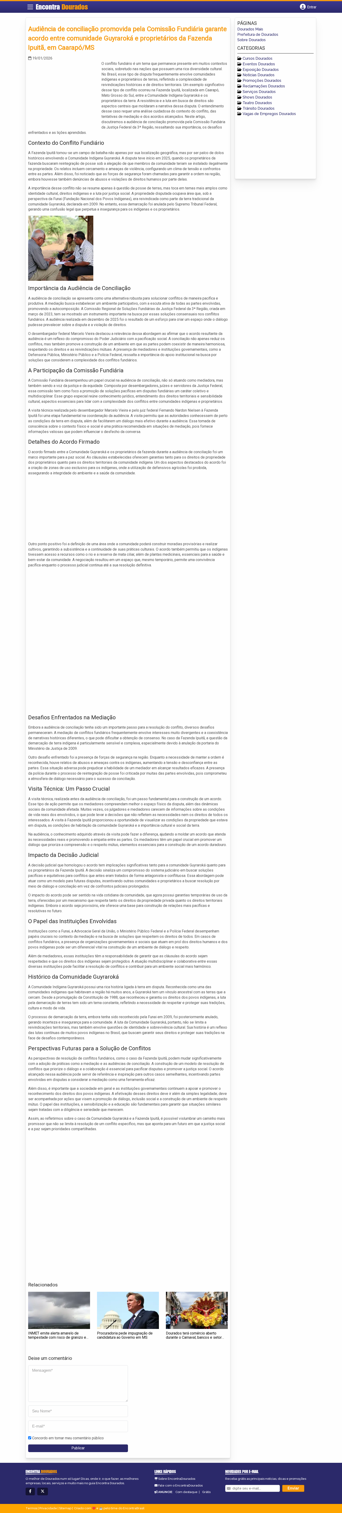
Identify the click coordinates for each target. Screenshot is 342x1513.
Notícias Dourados (259, 75)
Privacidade (48, 1508)
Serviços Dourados (259, 91)
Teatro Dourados (257, 103)
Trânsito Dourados (259, 108)
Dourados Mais (250, 29)
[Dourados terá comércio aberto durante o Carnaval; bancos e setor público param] (197, 1310)
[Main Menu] (30, 7)
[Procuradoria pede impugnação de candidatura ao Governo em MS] (128, 1310)
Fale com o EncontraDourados (180, 1485)
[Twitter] (42, 1491)
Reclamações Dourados (264, 86)
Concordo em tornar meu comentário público (68, 1438)
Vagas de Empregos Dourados (269, 114)
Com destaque (186, 1492)
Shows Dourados (257, 97)
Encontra (62, 7)
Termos (31, 1508)
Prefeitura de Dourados (257, 34)
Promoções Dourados (262, 80)
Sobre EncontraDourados (176, 1478)
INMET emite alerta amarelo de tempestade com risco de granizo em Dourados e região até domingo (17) (58, 1337)
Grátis (206, 1492)
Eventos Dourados (259, 64)
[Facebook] (30, 1491)
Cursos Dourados (257, 58)
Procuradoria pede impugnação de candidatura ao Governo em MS (125, 1335)
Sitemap (65, 1508)
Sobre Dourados (251, 40)
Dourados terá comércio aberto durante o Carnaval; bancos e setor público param (194, 1337)
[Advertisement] (63, 94)
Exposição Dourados (261, 69)
